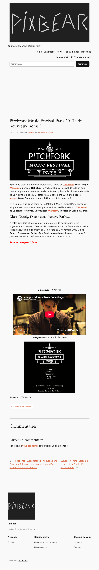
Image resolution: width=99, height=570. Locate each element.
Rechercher (82, 64)
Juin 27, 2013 (15, 132)
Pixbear (31, 132)
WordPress (22, 560)
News (50, 132)
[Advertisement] (49, 90)
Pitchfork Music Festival (21, 406)
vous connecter (30, 446)
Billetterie (43, 132)
